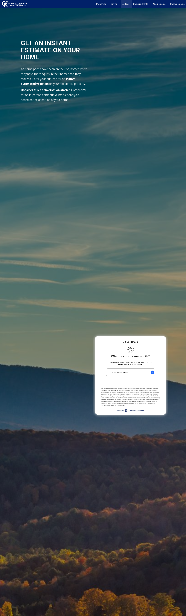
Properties (102, 5)
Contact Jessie (177, 4)
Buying (115, 5)
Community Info (142, 5)
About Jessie (160, 5)
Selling (126, 5)
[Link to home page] (16, 4)
